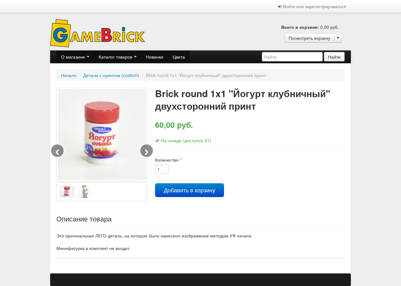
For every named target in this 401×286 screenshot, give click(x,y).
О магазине (73, 57)
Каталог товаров (116, 57)
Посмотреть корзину (309, 38)
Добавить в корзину (189, 190)
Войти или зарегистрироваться (314, 6)
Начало (68, 75)
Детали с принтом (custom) (111, 75)
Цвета (179, 57)
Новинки (154, 57)
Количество (168, 160)
